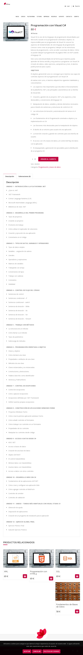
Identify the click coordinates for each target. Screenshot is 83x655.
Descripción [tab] (9, 176)
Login (68, 6)
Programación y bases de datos (49, 167)
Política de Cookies (51, 651)
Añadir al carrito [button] (15, 576)
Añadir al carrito (48, 159)
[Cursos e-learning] (7, 3)
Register (77, 6)
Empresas (46, 16)
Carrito (76, 16)
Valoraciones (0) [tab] (24, 176)
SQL (68, 567)
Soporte (61, 16)
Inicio (17, 16)
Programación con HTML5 (41, 568)
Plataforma (31, 16)
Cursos (23, 16)
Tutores (39, 16)
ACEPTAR (27, 651)
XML (16, 567)
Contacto (69, 16)
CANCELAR (37, 651)
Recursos (54, 16)
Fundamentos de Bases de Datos (67, 601)
